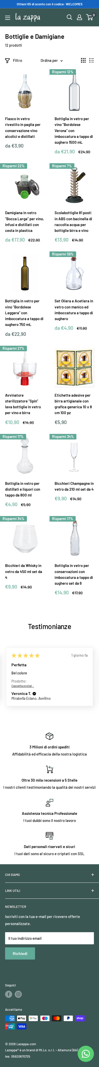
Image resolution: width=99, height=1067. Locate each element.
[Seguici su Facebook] (8, 994)
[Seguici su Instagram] (18, 994)
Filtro (17, 60)
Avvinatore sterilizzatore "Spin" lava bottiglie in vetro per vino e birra (23, 404)
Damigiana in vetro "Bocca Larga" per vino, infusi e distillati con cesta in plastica (24, 221)
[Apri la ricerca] (69, 17)
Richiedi (20, 953)
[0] (90, 17)
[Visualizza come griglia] (83, 60)
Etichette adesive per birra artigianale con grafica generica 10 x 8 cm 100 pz (73, 404)
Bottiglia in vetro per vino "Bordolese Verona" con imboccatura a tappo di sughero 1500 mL (74, 130)
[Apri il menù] (7, 18)
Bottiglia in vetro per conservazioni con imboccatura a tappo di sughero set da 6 (74, 574)
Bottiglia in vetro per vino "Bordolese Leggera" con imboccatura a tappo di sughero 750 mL (24, 313)
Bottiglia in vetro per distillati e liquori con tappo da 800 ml (22, 489)
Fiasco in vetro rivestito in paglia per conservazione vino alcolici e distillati (23, 127)
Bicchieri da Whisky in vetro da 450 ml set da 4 (23, 571)
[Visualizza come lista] (91, 60)
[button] (34, 694)
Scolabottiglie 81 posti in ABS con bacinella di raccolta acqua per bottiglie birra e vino (73, 221)
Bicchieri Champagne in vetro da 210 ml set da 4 (74, 486)
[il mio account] (79, 17)
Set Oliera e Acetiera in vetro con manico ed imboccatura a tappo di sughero (74, 310)
